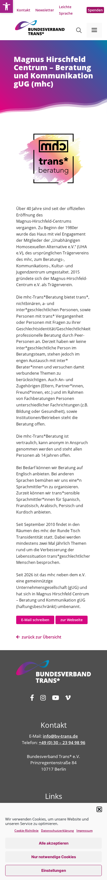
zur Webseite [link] (71, 619)
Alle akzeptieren (53, 843)
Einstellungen (53, 870)
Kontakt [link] (23, 10)
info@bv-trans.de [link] (60, 736)
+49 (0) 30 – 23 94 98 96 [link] (62, 742)
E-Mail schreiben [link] (35, 619)
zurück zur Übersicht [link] (40, 637)
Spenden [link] (95, 10)
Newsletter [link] (44, 10)
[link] (6, 6)
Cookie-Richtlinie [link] (26, 830)
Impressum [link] (84, 830)
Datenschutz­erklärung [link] (57, 830)
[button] (99, 809)
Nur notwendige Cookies (53, 856)
